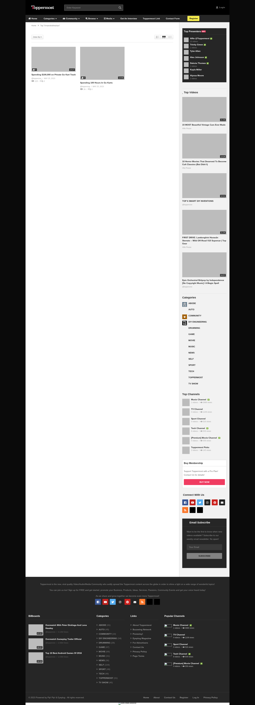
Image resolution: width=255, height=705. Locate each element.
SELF (191, 359)
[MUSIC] (184, 347)
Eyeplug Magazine (142, 638)
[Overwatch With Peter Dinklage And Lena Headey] (35, 629)
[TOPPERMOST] (184, 378)
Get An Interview (128, 18)
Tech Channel (198, 428)
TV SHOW (193, 383)
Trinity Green (196, 44)
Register (193, 18)
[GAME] (184, 335)
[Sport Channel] (186, 421)
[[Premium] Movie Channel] (186, 440)
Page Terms (138, 656)
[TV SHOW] (184, 384)
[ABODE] (184, 304)
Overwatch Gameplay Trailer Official (63, 639)
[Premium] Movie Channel (204, 438)
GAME (191, 334)
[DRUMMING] (184, 329)
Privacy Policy (140, 651)
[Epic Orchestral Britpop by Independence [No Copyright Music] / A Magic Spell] (204, 264)
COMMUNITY (194, 315)
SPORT (192, 365)
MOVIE (191, 340)
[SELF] (184, 360)
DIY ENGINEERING (197, 322)
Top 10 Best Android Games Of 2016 (63, 653)
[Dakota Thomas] (186, 64)
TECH (191, 371)
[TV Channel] (186, 412)
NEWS (191, 353)
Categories (49, 18)
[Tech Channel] (186, 431)
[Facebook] (185, 502)
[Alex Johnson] (186, 58)
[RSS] (185, 510)
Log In (196, 697)
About (156, 697)
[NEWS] (184, 354)
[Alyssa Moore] (186, 77)
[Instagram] (207, 502)
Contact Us (138, 647)
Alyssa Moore (197, 75)
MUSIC (191, 346)
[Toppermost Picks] (186, 450)
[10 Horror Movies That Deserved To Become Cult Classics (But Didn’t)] (204, 146)
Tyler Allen (195, 51)
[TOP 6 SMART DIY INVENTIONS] (204, 185)
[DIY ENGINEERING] (184, 323)
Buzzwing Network (142, 629)
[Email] (222, 502)
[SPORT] (184, 366)
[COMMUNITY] (184, 316)
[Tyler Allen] (186, 52)
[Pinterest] (215, 502)
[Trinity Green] (186, 46)
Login (222, 7)
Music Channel (199, 399)
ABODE (192, 303)
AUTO (191, 309)
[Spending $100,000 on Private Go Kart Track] (53, 59)
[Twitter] (200, 502)
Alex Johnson (197, 57)
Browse (92, 18)
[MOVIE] (184, 341)
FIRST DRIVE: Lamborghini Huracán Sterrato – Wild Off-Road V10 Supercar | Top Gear (204, 240)
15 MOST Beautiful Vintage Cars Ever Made (203, 125)
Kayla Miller (196, 69)
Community (71, 18)
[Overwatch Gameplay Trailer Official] (35, 643)
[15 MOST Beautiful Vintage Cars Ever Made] (204, 109)
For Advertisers (140, 643)
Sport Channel (198, 418)
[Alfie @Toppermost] (186, 40)
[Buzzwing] (193, 510)
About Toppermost (142, 625)
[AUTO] (184, 310)
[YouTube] (193, 502)
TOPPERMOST (195, 377)
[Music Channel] (186, 402)
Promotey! (138, 634)
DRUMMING (194, 328)
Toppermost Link (151, 18)
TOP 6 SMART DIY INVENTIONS (197, 201)
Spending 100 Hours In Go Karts (96, 83)
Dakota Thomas (198, 63)
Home (34, 18)
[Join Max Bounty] (127, 702)
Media (109, 18)
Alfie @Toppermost (199, 38)
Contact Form (173, 18)
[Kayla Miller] (186, 70)
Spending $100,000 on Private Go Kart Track (53, 74)
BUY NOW (204, 482)
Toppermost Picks (200, 447)
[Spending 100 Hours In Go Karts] (102, 63)
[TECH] (184, 372)
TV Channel (197, 409)
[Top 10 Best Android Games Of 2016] (35, 657)
